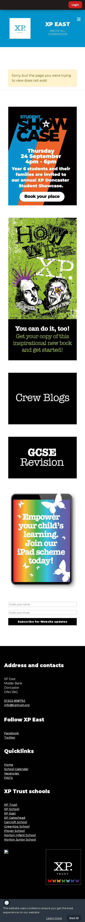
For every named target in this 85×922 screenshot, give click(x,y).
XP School (11, 809)
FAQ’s (8, 778)
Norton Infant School (20, 835)
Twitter (9, 737)
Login (75, 5)
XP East (57, 24)
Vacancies (11, 773)
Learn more (54, 918)
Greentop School (17, 826)
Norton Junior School (20, 839)
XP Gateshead (14, 818)
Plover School (14, 831)
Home (8, 765)
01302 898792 (14, 701)
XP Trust (10, 805)
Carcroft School (15, 822)
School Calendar (16, 769)
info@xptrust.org (17, 705)
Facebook (11, 733)
